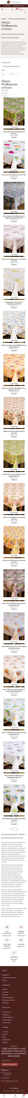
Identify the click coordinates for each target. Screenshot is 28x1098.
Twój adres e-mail (6, 1060)
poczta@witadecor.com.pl (10, 1081)
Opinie (4, 980)
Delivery (18, 1091)
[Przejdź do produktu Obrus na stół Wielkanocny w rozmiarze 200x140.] (14, 241)
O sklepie (5, 1032)
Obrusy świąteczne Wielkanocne (17, 18)
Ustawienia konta (7, 1017)
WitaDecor (16, 1088)
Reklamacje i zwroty (8, 1000)
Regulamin (5, 975)
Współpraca (6, 1039)
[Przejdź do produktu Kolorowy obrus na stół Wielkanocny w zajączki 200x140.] (14, 370)
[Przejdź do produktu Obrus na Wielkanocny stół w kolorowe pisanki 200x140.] (14, 714)
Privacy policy (6, 1091)
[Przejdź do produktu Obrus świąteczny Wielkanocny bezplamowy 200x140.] (14, 757)
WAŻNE (4, 989)
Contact (23, 1091)
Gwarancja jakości (8, 997)
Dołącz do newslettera (9, 1064)
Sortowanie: (4, 93)
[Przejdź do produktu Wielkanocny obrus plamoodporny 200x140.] (14, 413)
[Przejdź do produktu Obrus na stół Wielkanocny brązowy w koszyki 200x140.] (14, 585)
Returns (13, 1091)
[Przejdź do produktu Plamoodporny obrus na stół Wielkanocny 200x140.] (14, 284)
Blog (3, 1037)
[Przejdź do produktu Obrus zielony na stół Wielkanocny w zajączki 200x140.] (14, 456)
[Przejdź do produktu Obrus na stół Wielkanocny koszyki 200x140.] (14, 499)
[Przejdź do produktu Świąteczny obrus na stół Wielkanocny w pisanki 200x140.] (14, 327)
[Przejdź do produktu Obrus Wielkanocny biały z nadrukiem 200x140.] (14, 800)
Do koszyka (15, 127)
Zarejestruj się (6, 1012)
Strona (11, 828)
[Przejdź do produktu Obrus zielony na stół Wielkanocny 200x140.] (14, 113)
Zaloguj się (5, 1014)
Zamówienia (6, 1022)
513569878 (6, 1078)
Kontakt (4, 1034)
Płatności (5, 995)
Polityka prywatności (9, 977)
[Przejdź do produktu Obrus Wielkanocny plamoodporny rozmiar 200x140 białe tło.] (14, 671)
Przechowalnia (7, 1020)
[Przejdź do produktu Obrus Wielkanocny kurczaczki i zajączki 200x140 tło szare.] (14, 628)
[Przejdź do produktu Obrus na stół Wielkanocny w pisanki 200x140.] (14, 542)
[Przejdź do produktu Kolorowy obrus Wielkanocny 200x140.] (14, 157)
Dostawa (5, 992)
